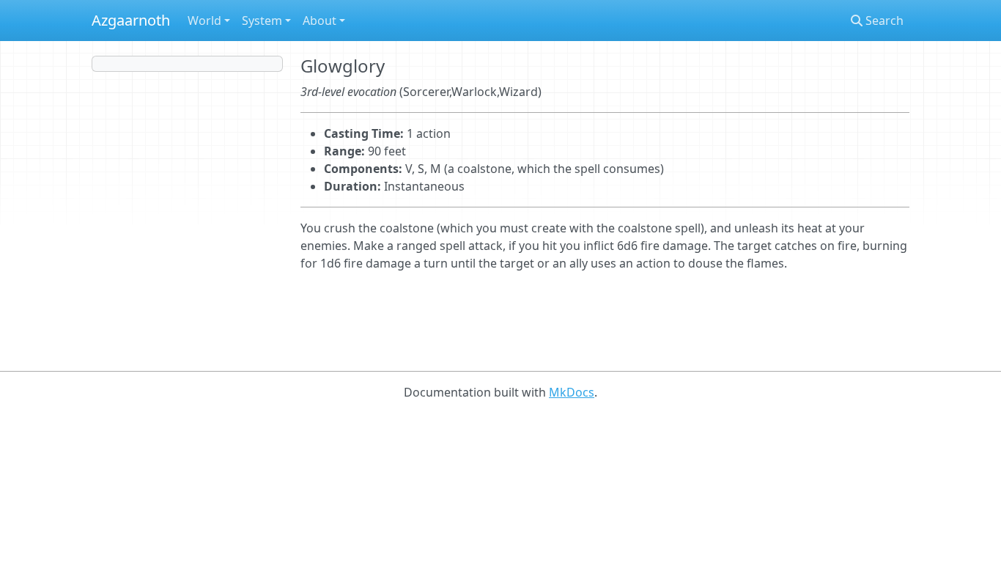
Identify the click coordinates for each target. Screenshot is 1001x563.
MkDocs (571, 392)
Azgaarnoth (131, 20)
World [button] (204, 20)
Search (883, 20)
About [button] (319, 20)
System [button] (262, 20)
